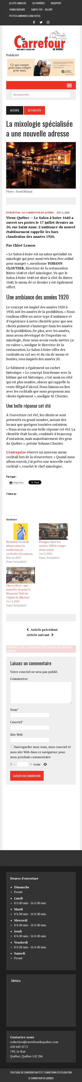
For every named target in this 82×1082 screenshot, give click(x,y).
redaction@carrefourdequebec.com (34, 1042)
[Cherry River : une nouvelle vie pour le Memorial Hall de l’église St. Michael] (20, 575)
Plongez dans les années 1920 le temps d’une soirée (52, 546)
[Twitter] (41, 21)
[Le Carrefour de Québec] (41, 41)
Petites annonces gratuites (24, 15)
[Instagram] (48, 21)
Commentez (19, 678)
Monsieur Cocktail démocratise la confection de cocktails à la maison (19, 548)
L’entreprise (16, 452)
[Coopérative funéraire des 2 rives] (41, 73)
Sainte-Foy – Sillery (41, 9)
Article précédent (44, 629)
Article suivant (38, 635)
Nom (13, 709)
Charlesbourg (17, 9)
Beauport (56, 3)
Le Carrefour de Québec (38, 212)
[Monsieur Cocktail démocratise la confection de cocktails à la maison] (20, 531)
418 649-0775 (19, 1047)
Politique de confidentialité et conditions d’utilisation (41, 1072)
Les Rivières (38, 3)
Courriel (16, 722)
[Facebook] (34, 21)
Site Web (16, 734)
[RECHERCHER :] (40, 94)
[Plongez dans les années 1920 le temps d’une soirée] (53, 531)
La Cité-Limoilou (17, 3)
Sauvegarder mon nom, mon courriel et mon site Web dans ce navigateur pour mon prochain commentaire (40, 752)
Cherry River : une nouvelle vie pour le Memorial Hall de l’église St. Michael (18, 591)
